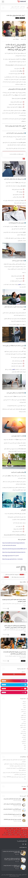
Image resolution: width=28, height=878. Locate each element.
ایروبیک (24, 701)
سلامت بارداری (23, 725)
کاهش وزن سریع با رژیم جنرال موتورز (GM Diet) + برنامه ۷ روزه (12, 819)
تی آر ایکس (23, 711)
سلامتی (24, 729)
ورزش (12, 7)
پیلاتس (24, 705)
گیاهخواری (24, 741)
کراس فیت (24, 737)
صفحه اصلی (22, 7)
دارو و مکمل (23, 717)
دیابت (24, 721)
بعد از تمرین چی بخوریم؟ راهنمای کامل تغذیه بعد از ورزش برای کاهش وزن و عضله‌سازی (12, 814)
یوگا (25, 749)
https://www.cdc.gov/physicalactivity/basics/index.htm (13, 552)
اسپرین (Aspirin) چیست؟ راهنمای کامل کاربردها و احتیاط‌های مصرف (12, 809)
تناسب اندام (17, 7)
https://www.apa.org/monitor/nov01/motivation (12, 559)
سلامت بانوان (23, 727)
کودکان (24, 739)
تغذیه (23, 608)
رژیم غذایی (24, 723)
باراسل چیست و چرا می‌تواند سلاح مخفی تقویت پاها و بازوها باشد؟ (18, 577)
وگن (25, 747)
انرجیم (19, 36)
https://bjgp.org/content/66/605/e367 (10, 555)
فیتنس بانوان (23, 733)
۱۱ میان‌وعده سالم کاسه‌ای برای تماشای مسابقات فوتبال (12, 574)
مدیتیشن (24, 743)
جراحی (24, 713)
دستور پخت (23, 719)
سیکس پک (23, 731)
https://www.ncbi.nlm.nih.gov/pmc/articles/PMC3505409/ (14, 549)
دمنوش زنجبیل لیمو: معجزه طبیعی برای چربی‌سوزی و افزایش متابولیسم (12, 798)
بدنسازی (23, 634)
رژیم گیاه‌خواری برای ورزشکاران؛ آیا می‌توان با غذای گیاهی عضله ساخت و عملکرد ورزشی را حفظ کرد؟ (12, 804)
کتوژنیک (24, 735)
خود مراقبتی (23, 715)
